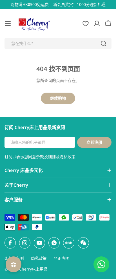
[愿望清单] (85, 23)
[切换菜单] (8, 23)
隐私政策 (67, 156)
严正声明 (61, 258)
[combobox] (58, 43)
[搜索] (103, 43)
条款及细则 (46, 156)
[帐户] (96, 23)
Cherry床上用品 (33, 269)
